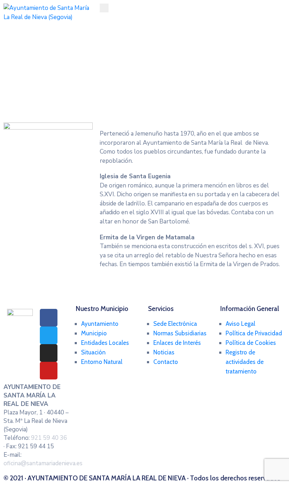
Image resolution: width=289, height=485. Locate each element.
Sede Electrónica (175, 323)
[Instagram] (48, 353)
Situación (93, 352)
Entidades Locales (105, 342)
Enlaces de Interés (177, 342)
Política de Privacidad (254, 333)
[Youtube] (48, 370)
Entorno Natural (101, 361)
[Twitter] (48, 335)
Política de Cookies (251, 342)
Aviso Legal (240, 323)
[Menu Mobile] (104, 8)
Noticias (163, 352)
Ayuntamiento (99, 323)
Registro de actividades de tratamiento (245, 362)
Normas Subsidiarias (180, 333)
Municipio (94, 333)
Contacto (165, 361)
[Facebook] (48, 318)
